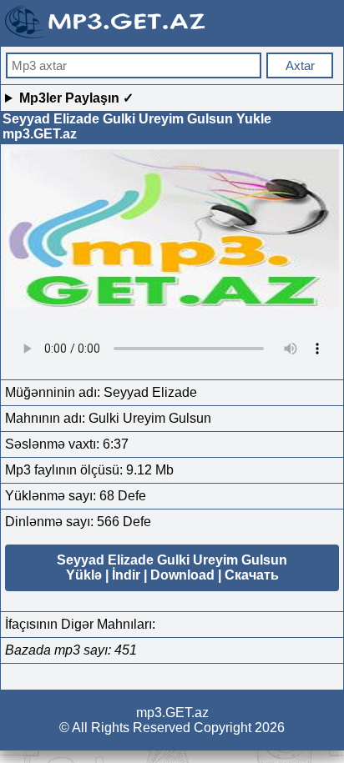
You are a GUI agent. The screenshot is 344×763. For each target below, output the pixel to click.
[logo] (107, 36)
